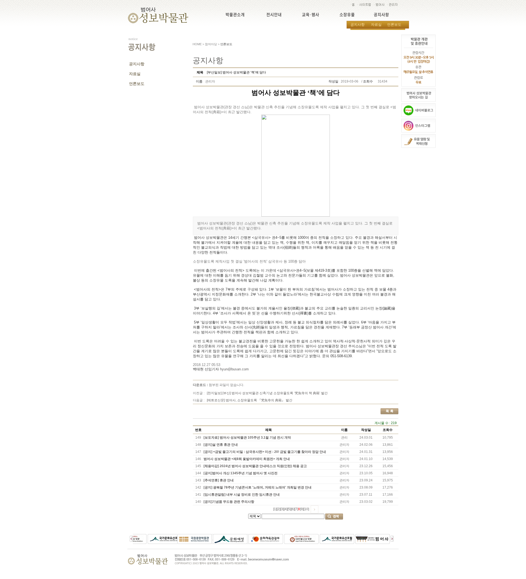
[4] (285, 509)
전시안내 (274, 15)
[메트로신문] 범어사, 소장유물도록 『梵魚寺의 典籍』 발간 (249, 400)
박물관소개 (235, 15)
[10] (306, 509)
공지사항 (381, 15)
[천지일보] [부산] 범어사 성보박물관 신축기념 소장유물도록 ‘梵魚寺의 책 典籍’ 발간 (267, 393)
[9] (302, 509)
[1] (275, 509)
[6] (293, 509)
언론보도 (394, 24)
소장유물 (347, 15)
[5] (289, 509)
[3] (282, 509)
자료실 (376, 24)
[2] (278, 509)
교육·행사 (310, 15)
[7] (296, 509)
